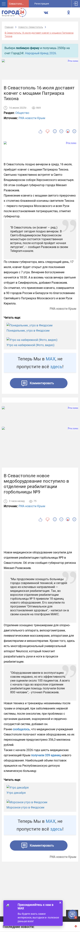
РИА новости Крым (32, 118)
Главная (9, 27)
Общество (22, 113)
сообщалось (21, 729)
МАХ (50, 359)
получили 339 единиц (46, 755)
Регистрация (41, 3)
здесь (56, 366)
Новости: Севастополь (30, 27)
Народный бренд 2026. (41, 53)
